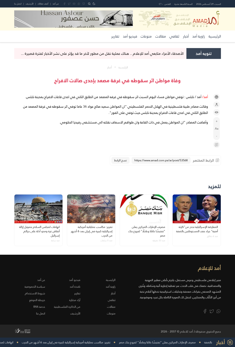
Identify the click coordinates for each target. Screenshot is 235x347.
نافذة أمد (75, 286)
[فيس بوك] (64, 3)
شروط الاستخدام (35, 293)
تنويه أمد (204, 53)
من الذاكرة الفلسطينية (67, 306)
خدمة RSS (39, 306)
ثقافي (174, 36)
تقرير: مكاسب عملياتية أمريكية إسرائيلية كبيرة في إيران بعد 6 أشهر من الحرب (70, 342)
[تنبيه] (83, 3)
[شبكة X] (69, 3)
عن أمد (56, 4)
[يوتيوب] (74, 3)
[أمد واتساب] (218, 311)
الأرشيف (29, 4)
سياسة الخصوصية (35, 286)
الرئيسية (215, 36)
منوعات (146, 36)
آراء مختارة (74, 300)
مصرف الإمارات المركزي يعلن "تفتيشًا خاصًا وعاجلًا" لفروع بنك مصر (161, 342)
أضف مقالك (43, 4)
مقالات (160, 36)
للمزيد (214, 186)
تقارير (115, 36)
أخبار (186, 36)
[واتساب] (79, 3)
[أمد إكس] (211, 311)
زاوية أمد (198, 36)
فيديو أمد (130, 36)
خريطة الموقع (37, 300)
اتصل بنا (17, 4)
